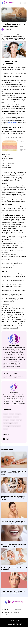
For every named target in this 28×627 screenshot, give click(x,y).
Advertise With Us (7, 612)
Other (15, 423)
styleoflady (7, 29)
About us (16, 612)
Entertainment (7, 417)
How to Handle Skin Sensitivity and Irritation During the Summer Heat (13, 522)
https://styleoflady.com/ (13, 367)
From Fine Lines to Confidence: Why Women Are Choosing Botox (13, 592)
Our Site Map (5, 610)
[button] (20, 2)
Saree (5, 429)
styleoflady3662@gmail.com (14, 364)
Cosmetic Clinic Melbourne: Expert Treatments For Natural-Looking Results (13, 498)
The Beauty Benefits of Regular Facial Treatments (14, 568)
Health (12, 420)
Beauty (4, 9)
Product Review (16, 426)
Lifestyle (19, 420)
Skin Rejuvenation (13, 328)
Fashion (16, 417)
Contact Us (17, 610)
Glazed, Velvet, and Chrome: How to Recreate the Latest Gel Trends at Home (13, 472)
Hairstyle (6, 420)
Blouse (11, 414)
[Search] (24, 3)
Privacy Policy (6, 615)
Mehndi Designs (8, 423)
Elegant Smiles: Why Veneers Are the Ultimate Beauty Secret (13, 545)
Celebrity (18, 414)
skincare (19, 316)
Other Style (7, 426)
